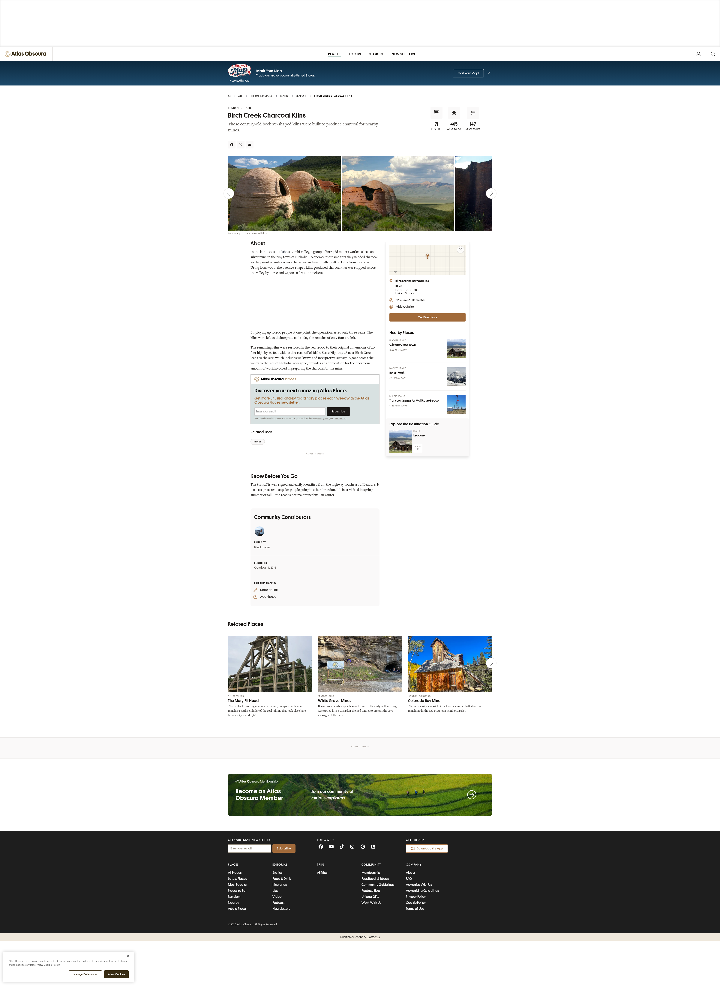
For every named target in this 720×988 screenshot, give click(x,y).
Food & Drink (281, 878)
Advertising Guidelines (422, 890)
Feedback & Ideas (375, 878)
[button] (436, 113)
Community (371, 864)
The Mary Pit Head (243, 701)
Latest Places (237, 878)
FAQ (409, 878)
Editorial (279, 864)
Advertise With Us (419, 884)
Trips (321, 864)
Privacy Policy (323, 419)
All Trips (322, 872)
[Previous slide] (229, 193)
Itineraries (279, 884)
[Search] (713, 54)
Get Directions (427, 317)
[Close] (128, 956)
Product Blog (371, 890)
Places (233, 864)
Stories (277, 872)
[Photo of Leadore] (400, 441)
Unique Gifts (370, 896)
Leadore (419, 435)
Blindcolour (262, 547)
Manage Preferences (85, 974)
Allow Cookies (116, 974)
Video (277, 896)
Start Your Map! (468, 73)
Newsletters (281, 908)
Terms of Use (340, 419)
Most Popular (237, 884)
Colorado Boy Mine (424, 701)
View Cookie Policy (48, 964)
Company (414, 864)
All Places (235, 872)
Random (234, 896)
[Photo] (456, 348)
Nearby (233, 902)
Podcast (278, 902)
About (410, 872)
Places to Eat (237, 890)
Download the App (430, 848)
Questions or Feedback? (360, 937)
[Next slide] (491, 193)
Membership (371, 872)
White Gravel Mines (334, 701)
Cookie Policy (416, 902)
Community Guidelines (378, 884)
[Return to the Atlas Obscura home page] (26, 54)
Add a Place (237, 908)
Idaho (283, 252)
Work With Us (371, 902)
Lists (275, 890)
